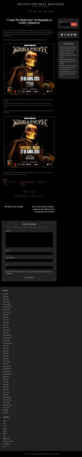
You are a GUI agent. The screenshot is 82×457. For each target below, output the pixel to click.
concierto (33, 196)
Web (6, 264)
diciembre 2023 (7, 366)
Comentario (9, 231)
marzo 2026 (6, 299)
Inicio (30, 11)
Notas (33, 191)
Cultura (5, 428)
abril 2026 (5, 296)
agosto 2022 (6, 407)
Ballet (4, 420)
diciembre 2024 (7, 335)
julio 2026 (5, 294)
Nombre (8, 250)
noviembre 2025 (7, 307)
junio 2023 (5, 382)
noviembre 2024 (7, 338)
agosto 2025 (6, 314)
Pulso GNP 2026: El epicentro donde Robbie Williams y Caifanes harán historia (68, 73)
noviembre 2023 (7, 369)
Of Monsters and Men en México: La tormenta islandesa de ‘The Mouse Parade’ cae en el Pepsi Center (68, 49)
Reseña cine (6, 438)
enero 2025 (6, 332)
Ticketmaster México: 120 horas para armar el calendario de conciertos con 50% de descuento (68, 67)
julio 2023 (5, 379)
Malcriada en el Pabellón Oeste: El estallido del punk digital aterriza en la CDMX (68, 61)
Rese (4, 436)
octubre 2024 (6, 340)
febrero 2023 (6, 392)
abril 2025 (5, 325)
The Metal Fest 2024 (42, 181)
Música (35, 11)
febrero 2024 (6, 361)
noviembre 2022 (7, 400)
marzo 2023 (6, 389)
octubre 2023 (6, 371)
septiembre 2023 (7, 374)
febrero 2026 (6, 301)
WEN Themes (56, 453)
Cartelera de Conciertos (22, 196)
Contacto (51, 11)
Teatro (45, 11)
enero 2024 (6, 363)
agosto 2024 (6, 345)
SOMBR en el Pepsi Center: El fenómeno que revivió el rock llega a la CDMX (68, 55)
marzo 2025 (6, 327)
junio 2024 (5, 351)
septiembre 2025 (7, 312)
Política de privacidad (43, 453)
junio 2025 (5, 320)
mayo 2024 (6, 353)
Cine (40, 11)
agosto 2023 (6, 376)
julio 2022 (5, 410)
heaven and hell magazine (41, 4)
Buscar (61, 22)
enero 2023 (6, 394)
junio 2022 (5, 413)
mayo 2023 (6, 384)
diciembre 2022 (7, 397)
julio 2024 (5, 348)
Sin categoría (6, 444)
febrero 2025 (6, 330)
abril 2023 (5, 387)
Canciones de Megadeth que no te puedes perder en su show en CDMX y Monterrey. (28, 182)
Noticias (41, 196)
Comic (4, 425)
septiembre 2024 (7, 343)
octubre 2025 (6, 309)
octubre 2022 (6, 402)
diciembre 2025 (7, 304)
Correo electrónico (10, 257)
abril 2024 (5, 356)
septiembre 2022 (7, 405)
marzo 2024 (6, 358)
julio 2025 (5, 317)
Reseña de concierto (8, 441)
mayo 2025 (6, 322)
